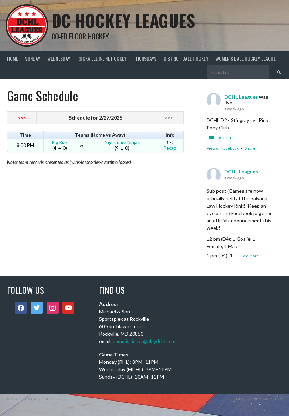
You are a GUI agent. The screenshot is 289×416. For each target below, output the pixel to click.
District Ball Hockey (186, 58)
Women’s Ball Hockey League (245, 58)
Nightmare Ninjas (122, 142)
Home (12, 58)
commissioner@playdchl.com (144, 341)
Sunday (32, 58)
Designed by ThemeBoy (259, 399)
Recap (170, 148)
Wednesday (58, 58)
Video (224, 137)
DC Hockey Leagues (123, 20)
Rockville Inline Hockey (102, 58)
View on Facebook (223, 148)
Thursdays (145, 58)
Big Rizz (59, 142)
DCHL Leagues (241, 97)
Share (250, 148)
